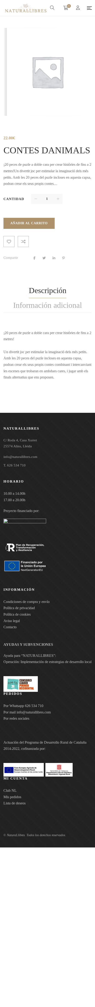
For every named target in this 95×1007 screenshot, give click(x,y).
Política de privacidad (19, 608)
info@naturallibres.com (34, 712)
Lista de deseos (14, 803)
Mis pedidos (12, 797)
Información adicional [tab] (47, 305)
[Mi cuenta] (78, 8)
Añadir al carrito (29, 223)
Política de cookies (17, 614)
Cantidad (13, 199)
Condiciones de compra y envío (26, 602)
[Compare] (23, 241)
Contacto (10, 627)
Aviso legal (11, 621)
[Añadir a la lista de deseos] (9, 241)
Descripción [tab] (47, 290)
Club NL (10, 790)
